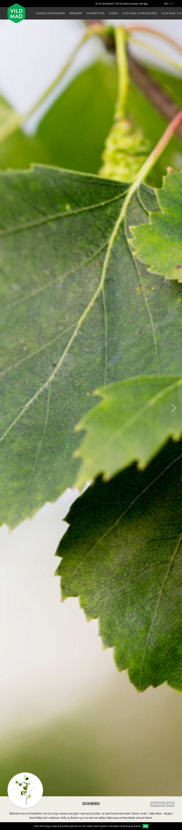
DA (166, 3)
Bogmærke (157, 804)
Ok (145, 826)
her (146, 3)
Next (172, 407)
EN (172, 3)
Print (170, 804)
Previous (8, 407)
